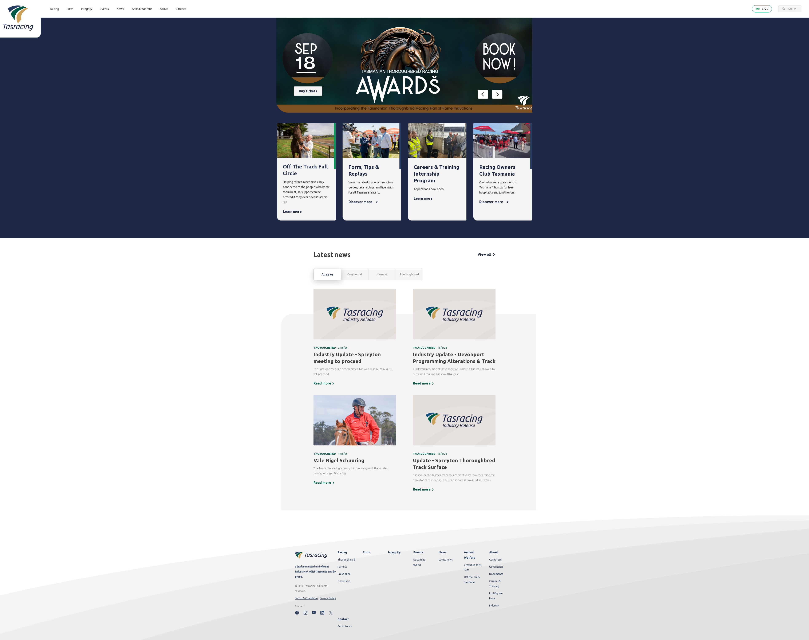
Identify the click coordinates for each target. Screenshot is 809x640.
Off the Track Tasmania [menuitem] (472, 580)
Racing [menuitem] (342, 552)
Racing (54, 9)
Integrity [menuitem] (394, 552)
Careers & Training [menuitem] (495, 584)
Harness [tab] (382, 274)
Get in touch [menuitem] (345, 626)
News (120, 9)
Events (104, 9)
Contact (180, 9)
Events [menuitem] (418, 552)
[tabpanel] (404, 393)
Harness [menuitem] (342, 566)
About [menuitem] (493, 552)
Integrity (86, 9)
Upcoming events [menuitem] (419, 562)
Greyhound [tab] (354, 274)
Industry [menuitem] (494, 605)
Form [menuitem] (366, 552)
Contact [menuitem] (343, 619)
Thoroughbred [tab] (409, 274)
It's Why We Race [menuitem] (496, 596)
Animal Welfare (142, 9)
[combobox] (792, 9)
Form (70, 9)
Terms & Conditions (306, 598)
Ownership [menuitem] (344, 581)
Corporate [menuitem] (495, 559)
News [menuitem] (442, 552)
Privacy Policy (328, 598)
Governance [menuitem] (496, 566)
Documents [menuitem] (496, 574)
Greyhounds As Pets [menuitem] (472, 567)
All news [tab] (327, 274)
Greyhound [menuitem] (344, 574)
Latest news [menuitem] (446, 559)
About (164, 9)
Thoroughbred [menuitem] (346, 559)
